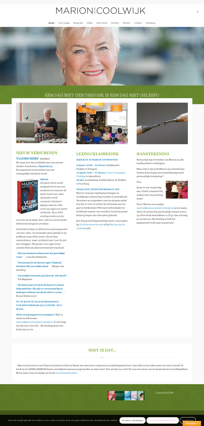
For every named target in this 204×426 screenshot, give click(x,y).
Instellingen (188, 420)
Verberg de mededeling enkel (163, 420)
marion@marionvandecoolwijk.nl (34, 322)
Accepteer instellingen (132, 420)
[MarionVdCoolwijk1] (102, 11)
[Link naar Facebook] (197, 12)
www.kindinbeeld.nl (66, 372)
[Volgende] (201, 56)
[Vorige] (2, 56)
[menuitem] (51, 23)
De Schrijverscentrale (91, 224)
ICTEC (170, 392)
